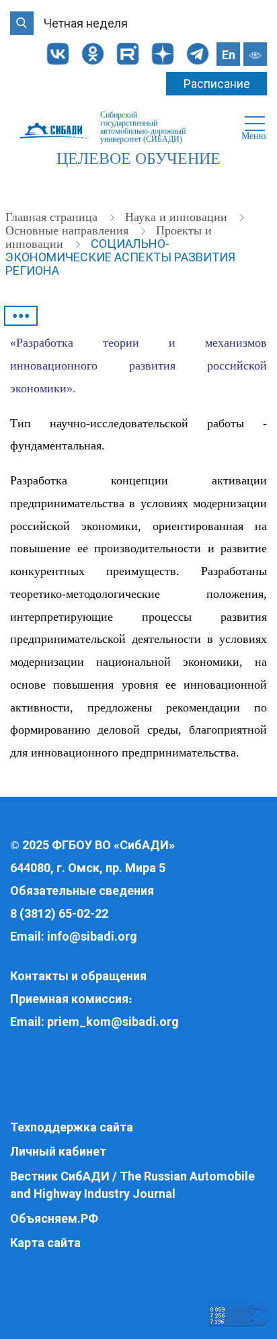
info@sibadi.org (92, 936)
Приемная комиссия (69, 999)
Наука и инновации (178, 217)
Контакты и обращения (78, 976)
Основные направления (68, 230)
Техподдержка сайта (71, 1127)
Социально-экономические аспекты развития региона (120, 256)
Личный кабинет (58, 1151)
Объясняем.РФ (54, 1218)
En (228, 55)
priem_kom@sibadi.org (113, 1021)
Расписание (217, 84)
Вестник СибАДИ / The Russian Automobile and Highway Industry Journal (132, 1185)
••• (21, 316)
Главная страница (53, 217)
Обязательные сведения (82, 890)
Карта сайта (45, 1243)
